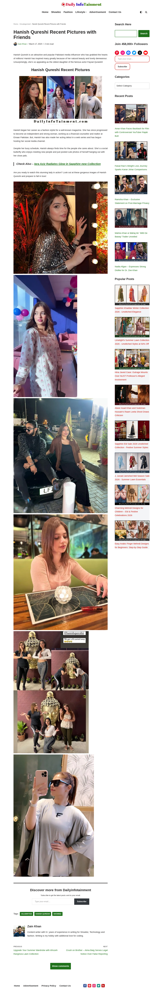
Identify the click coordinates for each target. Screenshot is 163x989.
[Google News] (103, 985)
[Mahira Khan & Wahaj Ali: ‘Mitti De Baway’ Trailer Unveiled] (131, 219)
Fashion (68, 12)
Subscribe (81, 901)
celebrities (26, 914)
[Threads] (140, 53)
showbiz (57, 914)
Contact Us (115, 12)
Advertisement (97, 12)
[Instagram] (123, 53)
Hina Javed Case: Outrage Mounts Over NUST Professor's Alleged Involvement (131, 376)
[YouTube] (145, 53)
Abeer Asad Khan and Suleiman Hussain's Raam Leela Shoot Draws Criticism (132, 412)
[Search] (146, 12)
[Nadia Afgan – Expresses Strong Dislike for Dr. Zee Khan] (131, 252)
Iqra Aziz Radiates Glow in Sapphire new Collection (67, 163)
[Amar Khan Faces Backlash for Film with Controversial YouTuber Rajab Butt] (131, 114)
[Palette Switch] (141, 12)
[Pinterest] (117, 53)
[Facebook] (128, 53)
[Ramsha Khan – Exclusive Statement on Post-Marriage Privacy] (131, 185)
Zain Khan (22, 44)
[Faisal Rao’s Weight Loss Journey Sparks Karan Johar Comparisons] (131, 151)
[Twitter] (134, 53)
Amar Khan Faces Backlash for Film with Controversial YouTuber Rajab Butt (132, 132)
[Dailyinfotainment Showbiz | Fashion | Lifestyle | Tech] (81, 4)
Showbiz (56, 12)
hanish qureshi (43, 914)
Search (143, 33)
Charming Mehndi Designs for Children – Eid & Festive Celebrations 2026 (129, 512)
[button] (86, 12)
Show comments (60, 966)
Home (45, 12)
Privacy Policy (49, 986)
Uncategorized (25, 24)
